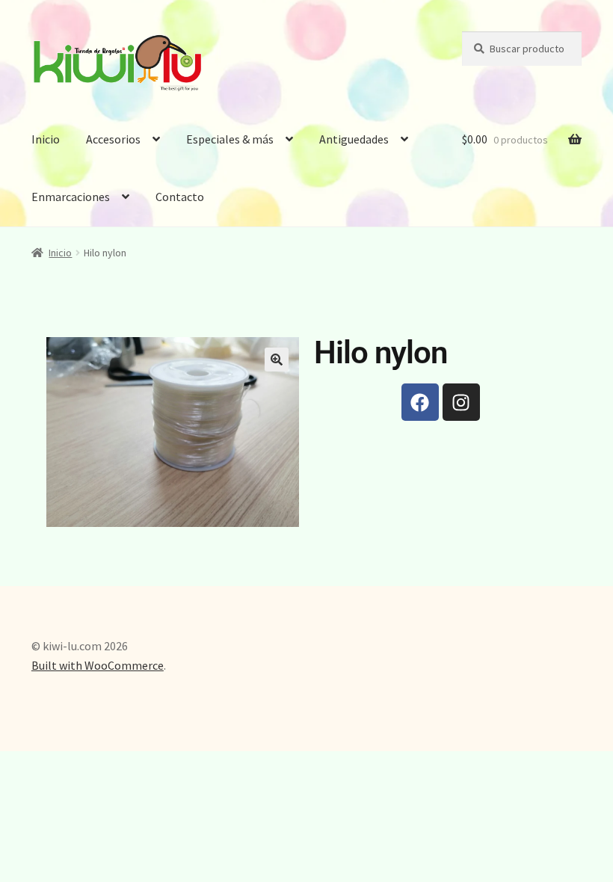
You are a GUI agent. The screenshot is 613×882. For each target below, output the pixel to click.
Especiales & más (230, 139)
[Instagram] (461, 402)
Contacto (179, 196)
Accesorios (113, 139)
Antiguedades (354, 139)
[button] (277, 359)
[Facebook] (420, 402)
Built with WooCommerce (97, 665)
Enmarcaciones (70, 196)
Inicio (45, 139)
